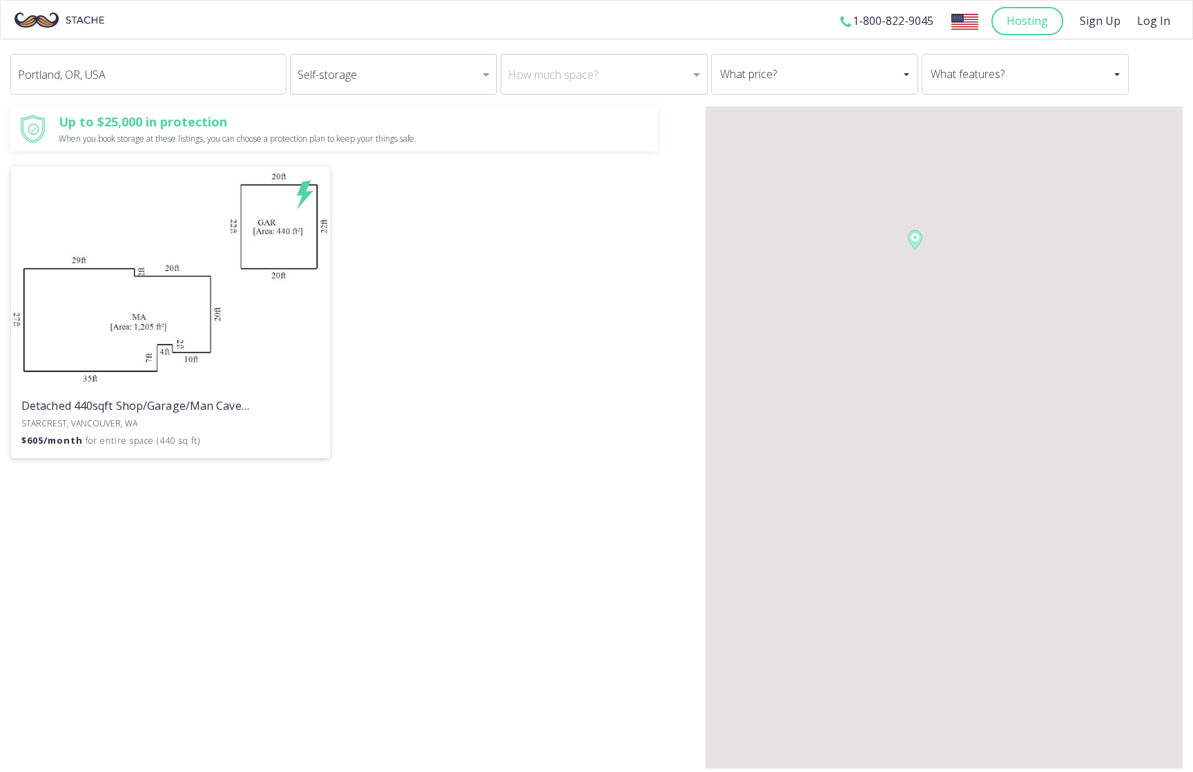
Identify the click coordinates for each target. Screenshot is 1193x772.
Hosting (1027, 20)
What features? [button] (968, 74)
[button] (915, 240)
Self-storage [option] (327, 74)
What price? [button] (748, 74)
